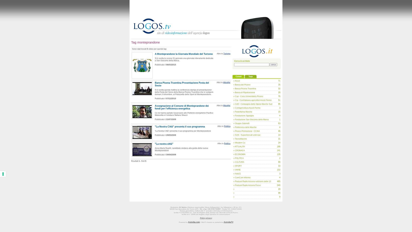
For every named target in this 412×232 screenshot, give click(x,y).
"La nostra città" (164, 143)
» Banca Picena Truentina (244, 88)
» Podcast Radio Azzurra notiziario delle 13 (252, 181)
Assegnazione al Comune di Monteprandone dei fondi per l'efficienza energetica (182, 107)
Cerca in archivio (242, 61)
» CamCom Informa (241, 177)
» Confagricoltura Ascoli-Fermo (246, 108)
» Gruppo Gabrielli (241, 123)
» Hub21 (237, 174)
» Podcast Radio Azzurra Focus (247, 185)
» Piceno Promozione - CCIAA (246, 131)
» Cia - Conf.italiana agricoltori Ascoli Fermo (252, 100)
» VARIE (237, 170)
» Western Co (239, 143)
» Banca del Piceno (241, 85)
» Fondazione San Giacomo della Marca (251, 119)
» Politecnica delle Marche (245, 127)
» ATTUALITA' (239, 146)
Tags (250, 76)
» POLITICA (238, 158)
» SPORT (237, 166)
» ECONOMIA (239, 154)
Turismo (226, 54)
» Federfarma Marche (242, 112)
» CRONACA (239, 150)
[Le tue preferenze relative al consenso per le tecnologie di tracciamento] (3, 174)
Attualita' (226, 82)
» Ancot (236, 81)
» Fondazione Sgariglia (243, 116)
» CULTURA (238, 162)
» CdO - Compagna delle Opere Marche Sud (252, 104)
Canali (238, 76)
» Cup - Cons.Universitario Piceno (248, 96)
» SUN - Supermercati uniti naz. (247, 135)
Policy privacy (206, 218)
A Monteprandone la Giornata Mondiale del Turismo (184, 54)
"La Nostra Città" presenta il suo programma (180, 126)
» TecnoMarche (240, 139)
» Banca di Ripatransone (244, 92)
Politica (227, 126)
